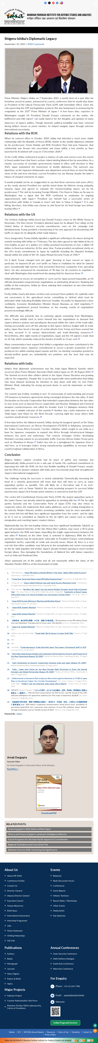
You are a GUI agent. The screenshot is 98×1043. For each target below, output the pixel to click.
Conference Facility (15, 880)
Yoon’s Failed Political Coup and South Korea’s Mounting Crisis (50, 583)
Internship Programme (17, 920)
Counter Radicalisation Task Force (22, 1000)
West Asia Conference (63, 968)
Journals (11, 968)
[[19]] (16, 535)
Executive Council (15, 900)
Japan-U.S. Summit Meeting (23, 627)
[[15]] (52, 410)
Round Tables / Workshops (65, 900)
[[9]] (79, 254)
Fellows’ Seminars (61, 895)
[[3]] (61, 151)
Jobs (9, 925)
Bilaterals (57, 876)
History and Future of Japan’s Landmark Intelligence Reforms (37, 834)
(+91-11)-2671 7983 (72, 986)
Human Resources (15, 905)
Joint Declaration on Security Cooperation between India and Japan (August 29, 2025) (49, 663)
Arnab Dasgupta (17, 757)
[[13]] (79, 338)
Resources (51, 1032)
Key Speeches (59, 915)
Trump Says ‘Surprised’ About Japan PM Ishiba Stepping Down (37, 579)
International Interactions (18, 915)
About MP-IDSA (14, 876)
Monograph (12, 963)
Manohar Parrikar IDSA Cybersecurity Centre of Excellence (24, 1006)
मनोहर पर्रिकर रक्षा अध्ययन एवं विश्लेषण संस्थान (51, 18)
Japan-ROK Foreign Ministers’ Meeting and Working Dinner (36, 601)
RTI (19, 1032)
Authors (10, 953)
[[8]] (19, 208)
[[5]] (35, 198)
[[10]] (82, 273)
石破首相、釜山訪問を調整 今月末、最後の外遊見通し (33, 620)
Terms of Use (63, 1032)
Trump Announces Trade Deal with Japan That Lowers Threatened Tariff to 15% (53, 647)
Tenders (12, 1032)
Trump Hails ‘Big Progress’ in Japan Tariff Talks (54, 633)
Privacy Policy (50, 1035)
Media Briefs (58, 910)
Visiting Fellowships (16, 935)
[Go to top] (95, 1031)
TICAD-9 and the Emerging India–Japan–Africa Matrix (43, 684)
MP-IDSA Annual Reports (34, 1032)
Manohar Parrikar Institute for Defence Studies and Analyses (59, 15)
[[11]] (92, 303)
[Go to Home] (95, 1025)
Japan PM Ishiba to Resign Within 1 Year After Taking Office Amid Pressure (55, 573)
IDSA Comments (36, 44)
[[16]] (41, 416)
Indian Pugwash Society (65, 1022)
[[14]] (92, 371)
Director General (14, 890)
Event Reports (59, 890)
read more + (12, 769)
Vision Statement (15, 930)
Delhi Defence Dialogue (63, 958)
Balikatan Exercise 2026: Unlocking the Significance (32, 850)
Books (10, 958)
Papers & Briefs (14, 978)
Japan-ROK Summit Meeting (23, 607)
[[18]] (78, 500)
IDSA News (12, 910)
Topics (10, 983)
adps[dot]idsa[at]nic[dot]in (74, 995)
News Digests (13, 973)
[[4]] (18, 192)
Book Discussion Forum (63, 880)
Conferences (58, 885)
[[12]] (92, 332)
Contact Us (12, 885)
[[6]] (49, 201)
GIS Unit (11, 940)
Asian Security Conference (65, 953)
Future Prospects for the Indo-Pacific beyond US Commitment (38, 839)
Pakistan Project (14, 995)
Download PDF (49, 813)
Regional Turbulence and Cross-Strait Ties (28, 844)
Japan (19, 713)
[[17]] (35, 442)
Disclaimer (76, 1032)
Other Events (59, 905)
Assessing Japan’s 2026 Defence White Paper (29, 829)
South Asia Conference (63, 963)
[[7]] (82, 201)
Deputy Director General (18, 895)
